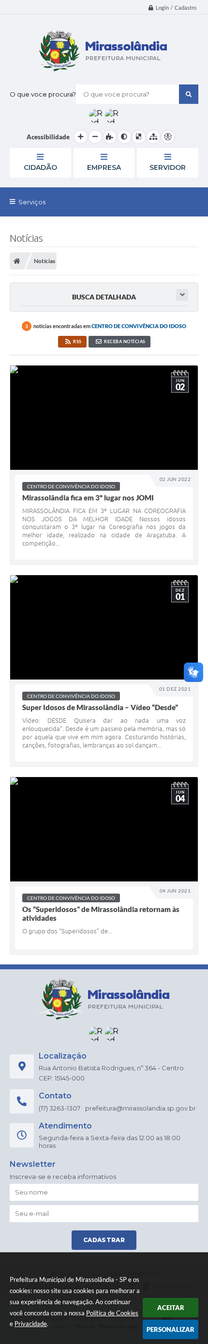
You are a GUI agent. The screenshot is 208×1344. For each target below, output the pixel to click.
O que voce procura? (43, 94)
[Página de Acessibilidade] (168, 137)
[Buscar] (188, 94)
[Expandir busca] (182, 295)
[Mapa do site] (153, 137)
